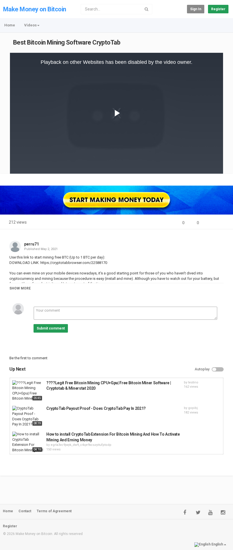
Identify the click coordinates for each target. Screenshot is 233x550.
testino (193, 382)
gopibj (193, 408)
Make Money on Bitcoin (34, 9)
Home (9, 25)
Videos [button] (30, 25)
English (217, 544)
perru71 (31, 244)
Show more (20, 288)
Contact (24, 511)
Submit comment (51, 328)
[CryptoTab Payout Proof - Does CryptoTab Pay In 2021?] (27, 416)
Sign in (195, 9)
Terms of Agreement (54, 511)
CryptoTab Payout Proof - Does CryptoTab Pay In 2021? (96, 408)
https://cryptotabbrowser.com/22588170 (73, 263)
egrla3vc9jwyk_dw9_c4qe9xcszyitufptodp (81, 445)
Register (218, 9)
